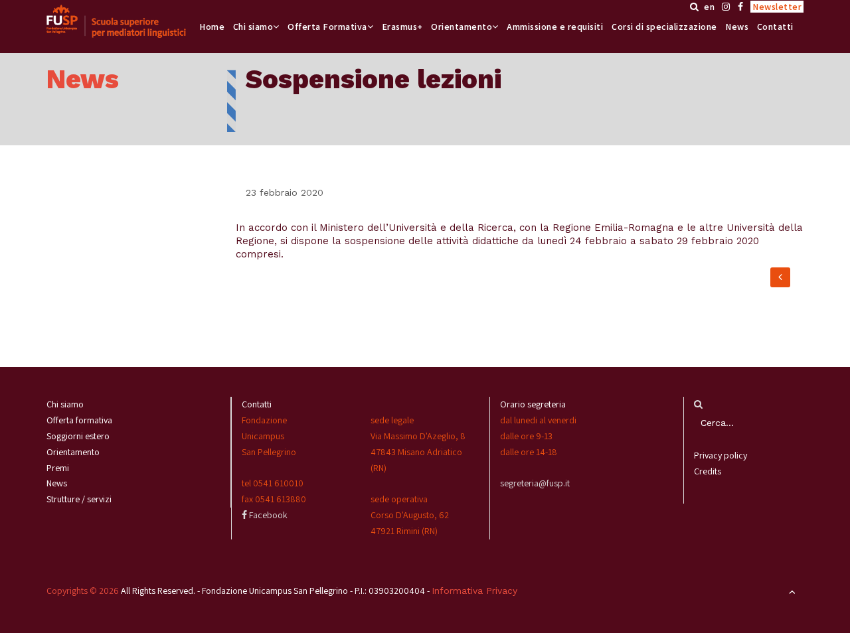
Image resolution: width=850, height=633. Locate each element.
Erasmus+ (402, 27)
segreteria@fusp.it (535, 483)
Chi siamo (65, 404)
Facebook (267, 515)
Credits (707, 471)
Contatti (775, 27)
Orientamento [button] (461, 27)
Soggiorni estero (78, 436)
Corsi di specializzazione (664, 27)
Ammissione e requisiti (555, 27)
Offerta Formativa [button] (327, 27)
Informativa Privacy (474, 590)
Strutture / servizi (79, 499)
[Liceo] (116, 21)
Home (211, 27)
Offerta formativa (79, 420)
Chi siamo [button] (253, 27)
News (736, 27)
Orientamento (73, 452)
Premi (57, 468)
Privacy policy (720, 455)
